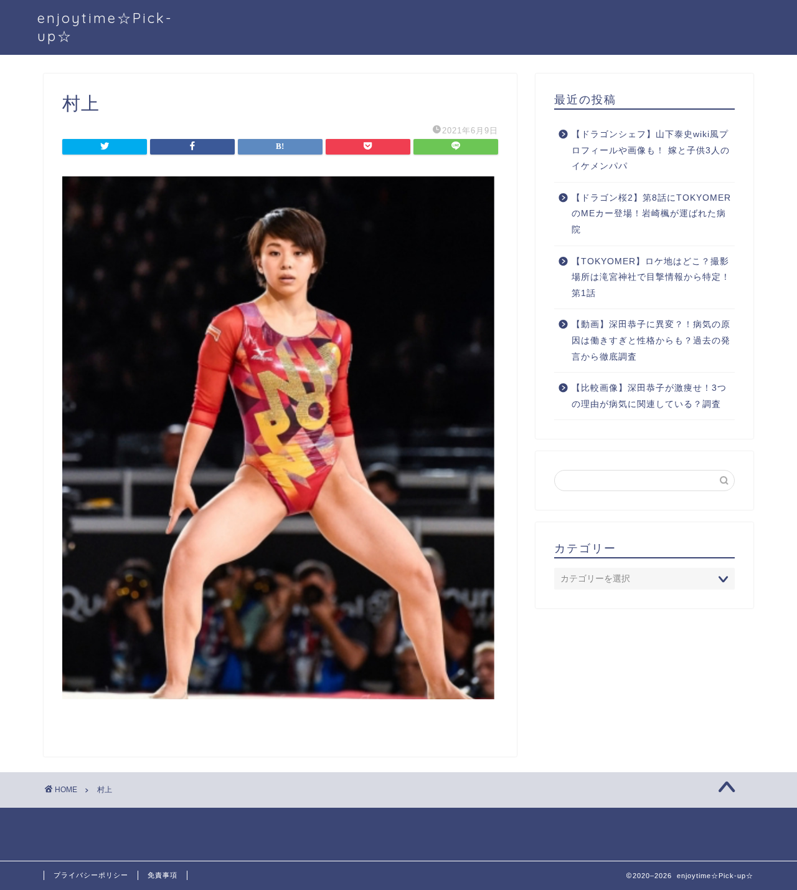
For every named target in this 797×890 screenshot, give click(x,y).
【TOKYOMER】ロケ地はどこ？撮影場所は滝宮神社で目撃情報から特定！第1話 (651, 277)
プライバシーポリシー (91, 875)
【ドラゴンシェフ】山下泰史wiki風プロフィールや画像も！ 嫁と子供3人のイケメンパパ (651, 150)
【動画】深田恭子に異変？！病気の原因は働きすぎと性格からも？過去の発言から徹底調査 (651, 340)
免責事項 (162, 875)
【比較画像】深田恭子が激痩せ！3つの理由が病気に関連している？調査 (649, 396)
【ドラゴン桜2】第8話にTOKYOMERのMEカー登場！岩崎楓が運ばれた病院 (651, 213)
